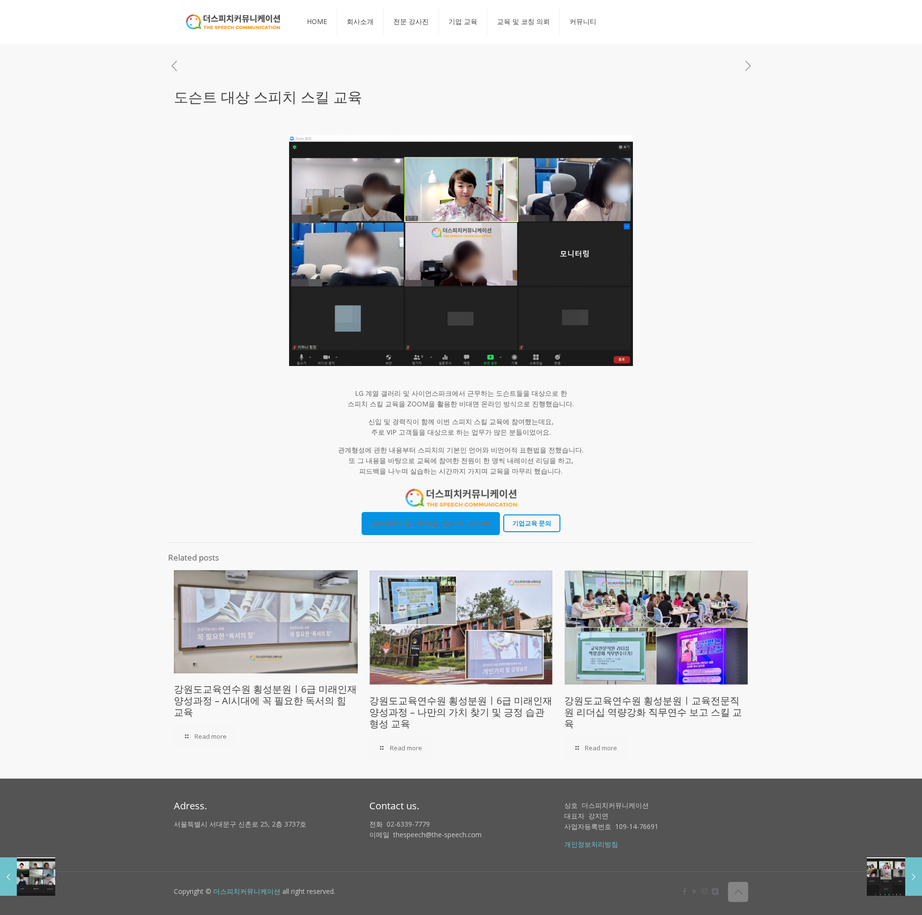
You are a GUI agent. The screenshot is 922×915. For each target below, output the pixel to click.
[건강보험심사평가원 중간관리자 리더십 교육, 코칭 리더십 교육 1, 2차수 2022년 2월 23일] (27, 876)
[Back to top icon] (738, 892)
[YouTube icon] (694, 891)
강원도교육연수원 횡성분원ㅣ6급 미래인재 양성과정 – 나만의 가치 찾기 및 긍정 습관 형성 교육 (460, 712)
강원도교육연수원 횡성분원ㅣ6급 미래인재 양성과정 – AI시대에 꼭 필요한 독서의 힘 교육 (265, 701)
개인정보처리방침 (591, 844)
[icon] (714, 891)
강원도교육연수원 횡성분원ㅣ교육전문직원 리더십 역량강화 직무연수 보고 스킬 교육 (653, 712)
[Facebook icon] (684, 891)
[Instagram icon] (704, 891)
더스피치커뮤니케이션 (246, 891)
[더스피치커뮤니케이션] (233, 21)
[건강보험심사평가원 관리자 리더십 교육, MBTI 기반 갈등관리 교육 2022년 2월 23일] (894, 876)
